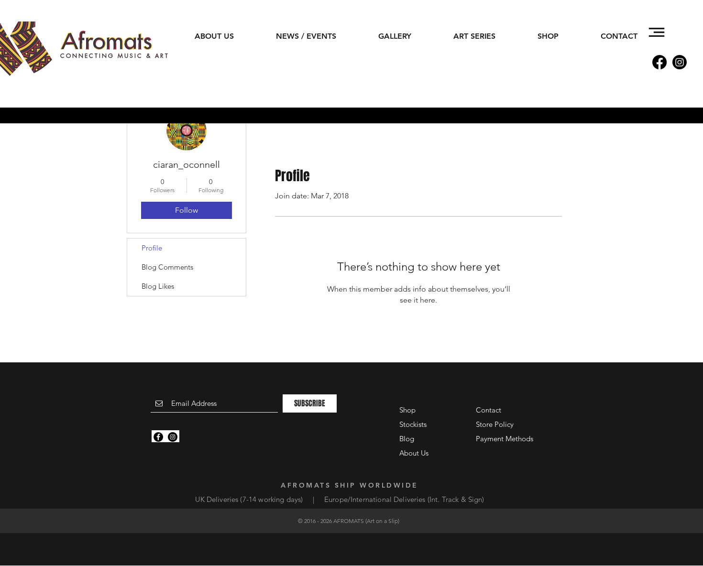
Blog (406, 438)
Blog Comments (167, 267)
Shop (407, 409)
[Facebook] (659, 62)
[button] (656, 32)
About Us (413, 452)
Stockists (413, 424)
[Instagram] (679, 62)
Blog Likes (158, 286)
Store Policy (495, 424)
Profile (152, 247)
